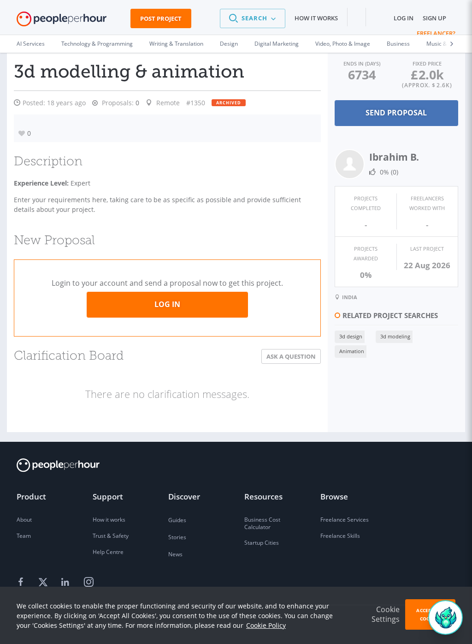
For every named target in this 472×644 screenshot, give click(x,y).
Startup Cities (261, 543)
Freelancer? (436, 33)
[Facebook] (22, 583)
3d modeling (395, 336)
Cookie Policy (266, 625)
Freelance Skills (340, 536)
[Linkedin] (66, 583)
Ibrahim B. (394, 156)
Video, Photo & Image (342, 44)
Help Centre (108, 552)
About (24, 520)
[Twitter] (44, 583)
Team (24, 536)
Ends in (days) (361, 63)
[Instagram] (88, 583)
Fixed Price (427, 63)
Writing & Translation (176, 44)
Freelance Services (344, 520)
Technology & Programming (97, 44)
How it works (316, 18)
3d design (350, 336)
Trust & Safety (111, 536)
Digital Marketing (276, 44)
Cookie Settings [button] (386, 614)
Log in (403, 18)
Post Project (161, 18)
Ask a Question (291, 356)
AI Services (31, 44)
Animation (351, 351)
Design (229, 44)
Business (398, 44)
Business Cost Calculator (262, 523)
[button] (252, 18)
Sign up (434, 18)
